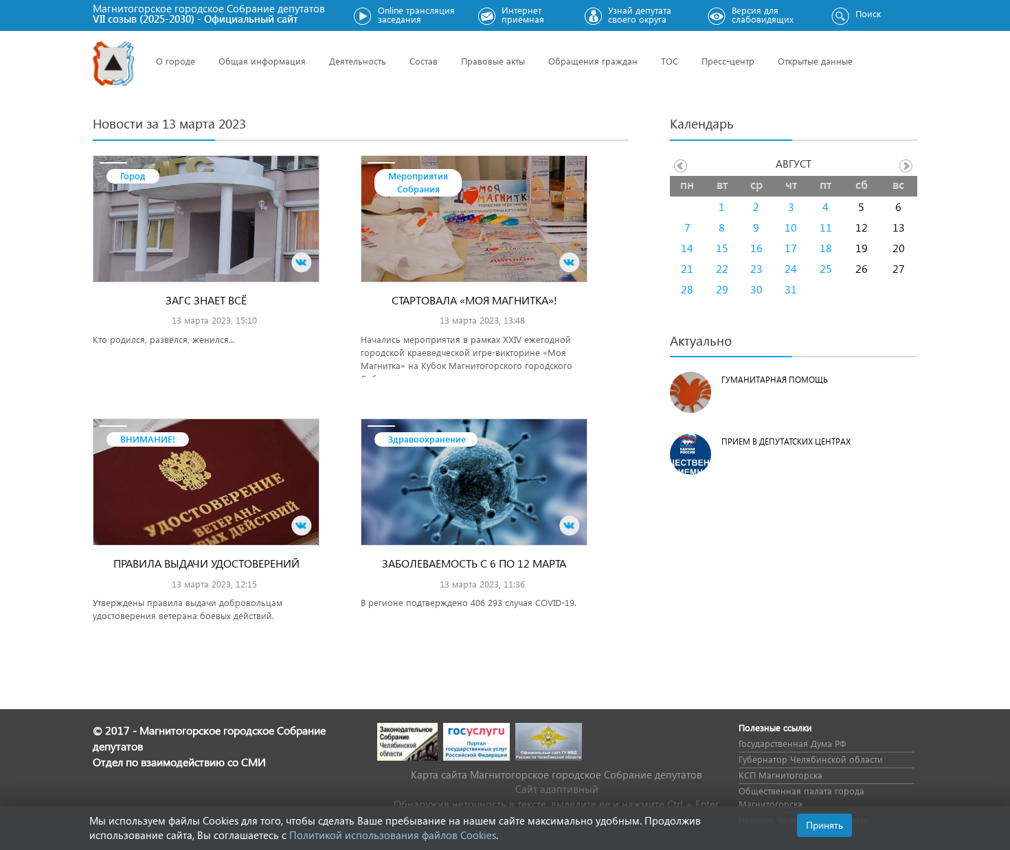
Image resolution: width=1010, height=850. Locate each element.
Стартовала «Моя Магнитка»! (474, 300)
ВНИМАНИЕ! (147, 439)
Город (133, 175)
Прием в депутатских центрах (786, 441)
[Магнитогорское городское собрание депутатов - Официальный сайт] (113, 63)
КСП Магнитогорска (780, 775)
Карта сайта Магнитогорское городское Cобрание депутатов (556, 774)
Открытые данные (815, 61)
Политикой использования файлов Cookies (392, 835)
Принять (824, 824)
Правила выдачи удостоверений (206, 563)
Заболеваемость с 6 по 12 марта (474, 563)
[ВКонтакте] (301, 262)
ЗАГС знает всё (206, 300)
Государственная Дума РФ (792, 743)
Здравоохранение (427, 439)
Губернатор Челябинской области (811, 759)
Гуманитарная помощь (774, 379)
